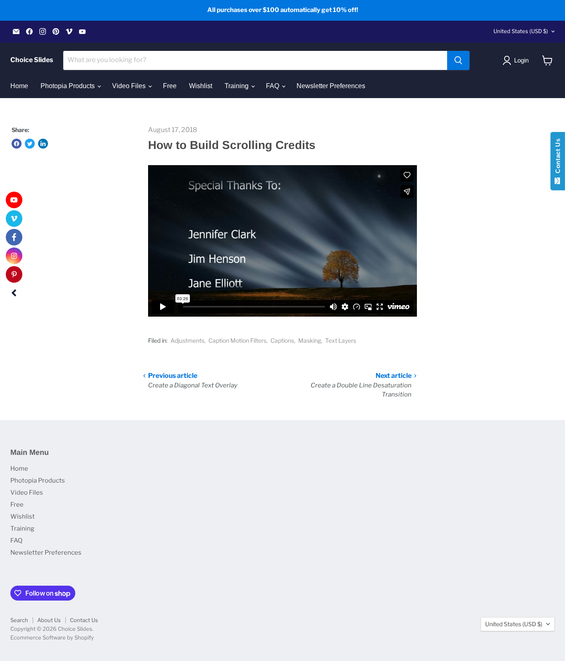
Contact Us (84, 620)
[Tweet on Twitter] (30, 144)
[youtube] (14, 200)
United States (520, 31)
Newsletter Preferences (331, 85)
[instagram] (14, 256)
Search (19, 620)
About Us (49, 620)
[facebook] (14, 237)
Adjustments (187, 340)
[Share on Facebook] (17, 144)
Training (237, 85)
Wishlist (200, 85)
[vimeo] (14, 218)
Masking (309, 340)
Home (19, 85)
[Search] (458, 60)
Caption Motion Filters (237, 340)
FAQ (273, 85)
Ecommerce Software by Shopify (52, 637)
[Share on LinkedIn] (43, 144)
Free (170, 85)
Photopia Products (68, 85)
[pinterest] (14, 274)
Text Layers (340, 340)
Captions (282, 340)
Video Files (129, 85)
